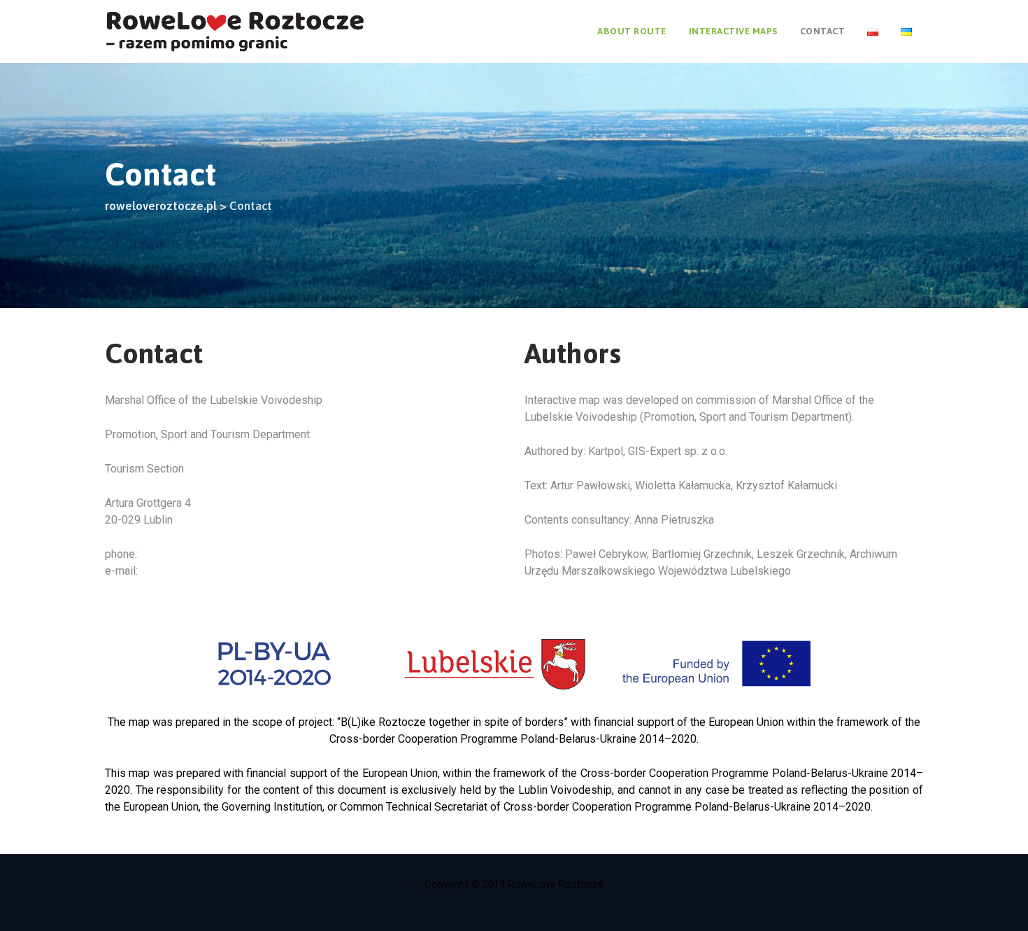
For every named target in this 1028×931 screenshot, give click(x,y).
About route (631, 31)
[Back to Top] (998, 908)
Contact (822, 31)
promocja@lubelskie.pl (199, 571)
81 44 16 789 (172, 554)
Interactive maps (733, 31)
